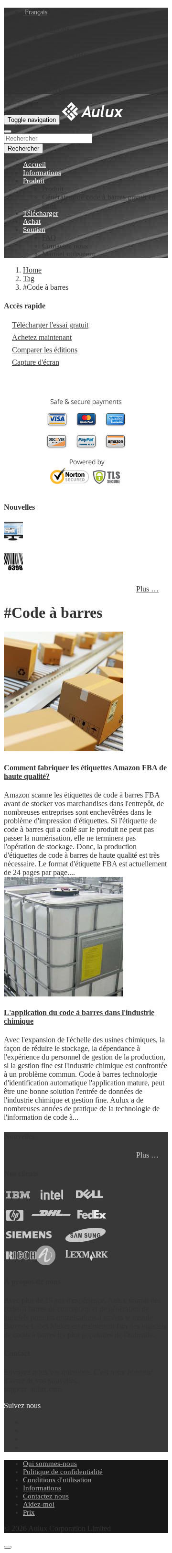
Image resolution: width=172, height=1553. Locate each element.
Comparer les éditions (44, 350)
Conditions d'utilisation (57, 1480)
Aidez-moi (38, 1504)
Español (56, 46)
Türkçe (54, 81)
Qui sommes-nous (50, 1463)
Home (32, 270)
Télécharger (40, 213)
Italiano (55, 72)
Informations (42, 172)
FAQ (49, 237)
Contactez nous (65, 246)
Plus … (147, 589)
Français (35, 12)
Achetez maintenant (42, 337)
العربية (54, 64)
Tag (28, 278)
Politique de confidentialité (63, 1472)
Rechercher (23, 148)
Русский (57, 90)
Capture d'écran (35, 362)
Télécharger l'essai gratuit (50, 325)
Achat (32, 221)
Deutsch (56, 37)
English (55, 20)
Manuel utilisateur (69, 254)
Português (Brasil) (71, 55)
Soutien (34, 229)
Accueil (34, 164)
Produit (33, 181)
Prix (29, 1512)
